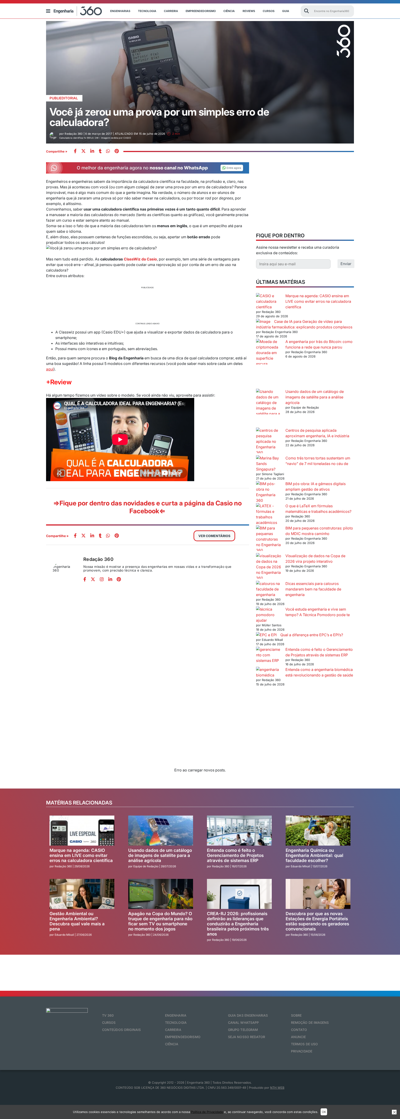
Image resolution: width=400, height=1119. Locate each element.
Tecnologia (147, 11)
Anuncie (298, 1037)
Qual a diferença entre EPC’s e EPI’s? (311, 635)
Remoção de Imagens (310, 1022)
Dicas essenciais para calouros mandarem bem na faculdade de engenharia (313, 589)
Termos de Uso (304, 1044)
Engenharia (175, 1015)
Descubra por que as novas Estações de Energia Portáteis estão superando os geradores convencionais (317, 921)
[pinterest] (117, 151)
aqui (49, 369)
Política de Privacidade (207, 1112)
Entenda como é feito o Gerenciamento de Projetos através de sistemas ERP (235, 855)
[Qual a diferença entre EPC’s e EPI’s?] (266, 635)
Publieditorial (64, 98)
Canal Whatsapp (243, 1022)
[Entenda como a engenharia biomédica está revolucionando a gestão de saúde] (269, 672)
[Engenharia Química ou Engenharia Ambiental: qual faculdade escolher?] (318, 831)
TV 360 (108, 1015)
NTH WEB (277, 1087)
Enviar (346, 263)
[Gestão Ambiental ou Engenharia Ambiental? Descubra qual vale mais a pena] (82, 894)
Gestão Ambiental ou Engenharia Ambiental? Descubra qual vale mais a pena (77, 921)
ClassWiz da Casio (140, 259)
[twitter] (83, 151)
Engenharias (120, 11)
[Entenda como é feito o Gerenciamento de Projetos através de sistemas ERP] (269, 655)
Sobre (296, 1015)
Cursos (269, 11)
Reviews (249, 11)
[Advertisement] (147, 305)
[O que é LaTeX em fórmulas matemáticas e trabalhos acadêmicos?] (269, 514)
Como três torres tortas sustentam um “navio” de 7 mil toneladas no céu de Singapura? (303, 463)
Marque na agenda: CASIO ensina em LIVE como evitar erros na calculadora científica (318, 301)
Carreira (171, 11)
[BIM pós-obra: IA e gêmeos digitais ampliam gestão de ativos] (269, 492)
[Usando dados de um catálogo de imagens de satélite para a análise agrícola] (269, 408)
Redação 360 (98, 559)
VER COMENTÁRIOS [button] (214, 536)
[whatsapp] (92, 151)
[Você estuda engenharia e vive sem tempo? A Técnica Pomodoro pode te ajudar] (269, 612)
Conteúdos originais (121, 1030)
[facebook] (75, 151)
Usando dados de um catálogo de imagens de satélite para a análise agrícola (314, 397)
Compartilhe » (56, 151)
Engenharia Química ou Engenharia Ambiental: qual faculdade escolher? (314, 855)
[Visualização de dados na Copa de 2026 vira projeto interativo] (269, 567)
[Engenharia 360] (77, 11)
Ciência (229, 11)
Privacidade (301, 1051)
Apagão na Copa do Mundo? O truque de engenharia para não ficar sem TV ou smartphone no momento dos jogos (160, 921)
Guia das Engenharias (248, 1015)
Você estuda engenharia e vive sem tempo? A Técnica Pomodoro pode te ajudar (303, 615)
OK (324, 1112)
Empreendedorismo (201, 11)
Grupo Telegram (243, 1030)
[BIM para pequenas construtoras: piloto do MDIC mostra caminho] (269, 539)
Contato (299, 1030)
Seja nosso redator (246, 1037)
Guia (285, 11)
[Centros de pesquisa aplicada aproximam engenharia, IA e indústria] (269, 441)
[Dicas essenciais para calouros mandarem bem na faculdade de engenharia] (269, 589)
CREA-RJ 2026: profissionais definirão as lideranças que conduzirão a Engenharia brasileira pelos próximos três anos (238, 924)
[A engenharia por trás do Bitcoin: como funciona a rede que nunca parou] (269, 364)
